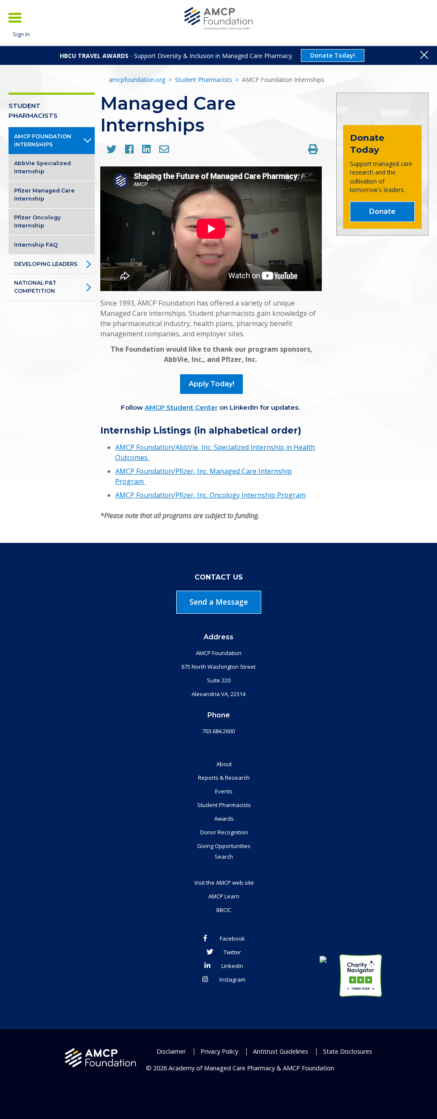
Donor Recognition (224, 832)
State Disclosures (347, 1051)
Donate (382, 211)
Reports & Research (224, 777)
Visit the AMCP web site (224, 882)
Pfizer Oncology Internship (37, 221)
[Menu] (15, 18)
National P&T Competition (35, 287)
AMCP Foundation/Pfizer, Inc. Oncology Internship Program (210, 495)
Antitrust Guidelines (280, 1051)
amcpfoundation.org (137, 80)
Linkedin (232, 966)
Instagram (232, 979)
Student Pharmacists (203, 80)
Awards (224, 818)
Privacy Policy (219, 1051)
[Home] (218, 18)
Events (224, 791)
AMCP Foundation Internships (42, 140)
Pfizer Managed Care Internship (44, 194)
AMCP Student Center (181, 407)
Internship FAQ (36, 245)
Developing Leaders (46, 264)
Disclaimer (171, 1051)
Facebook (232, 938)
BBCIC (223, 910)
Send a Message (218, 602)
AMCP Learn (223, 896)
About (224, 764)
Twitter (232, 952)
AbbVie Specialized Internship (42, 167)
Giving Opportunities (224, 846)
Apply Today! (211, 384)
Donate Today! (332, 55)
